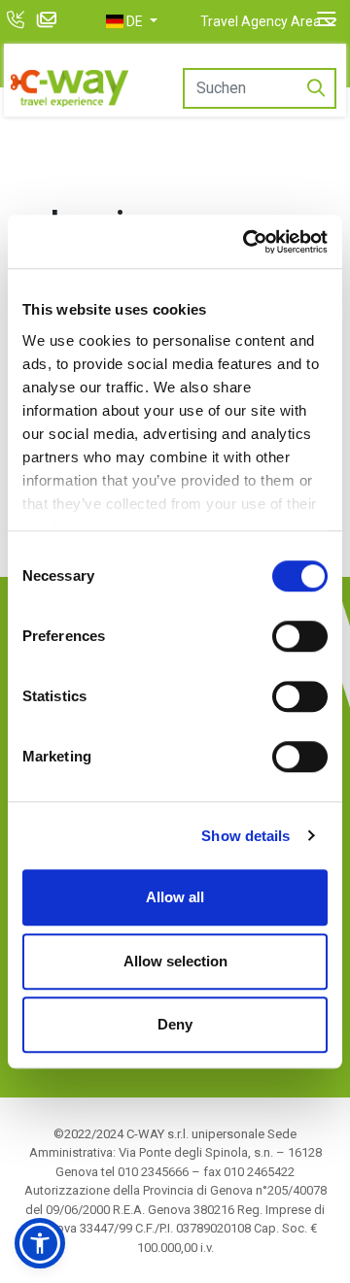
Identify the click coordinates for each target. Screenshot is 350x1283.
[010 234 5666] (18, 22)
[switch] (300, 636)
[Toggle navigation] (326, 19)
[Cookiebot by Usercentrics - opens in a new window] (247, 241)
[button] (132, 21)
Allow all (175, 897)
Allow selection (175, 961)
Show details (245, 835)
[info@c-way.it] (49, 22)
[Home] (69, 88)
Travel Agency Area (260, 21)
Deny (175, 1024)
